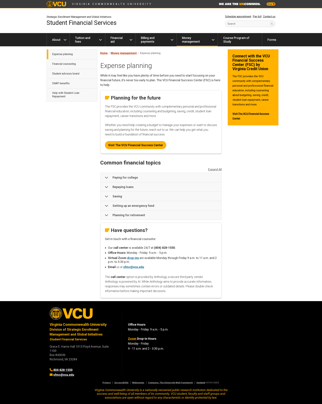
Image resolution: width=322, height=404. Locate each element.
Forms (271, 39)
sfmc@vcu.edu (133, 267)
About (56, 39)
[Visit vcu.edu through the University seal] (83, 314)
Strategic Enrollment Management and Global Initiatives (79, 16)
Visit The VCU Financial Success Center (135, 145)
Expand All (215, 169)
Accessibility (121, 382)
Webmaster (138, 382)
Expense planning (62, 54)
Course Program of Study (236, 39)
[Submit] (272, 23)
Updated (200, 382)
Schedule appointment (238, 16)
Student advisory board (65, 73)
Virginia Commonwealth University (112, 4)
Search (231, 23)
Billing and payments (147, 39)
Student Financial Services (82, 22)
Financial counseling (64, 63)
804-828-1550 (62, 370)
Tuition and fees (82, 39)
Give (270, 4)
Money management (191, 39)
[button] (161, 177)
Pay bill (257, 16)
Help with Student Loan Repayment (65, 94)
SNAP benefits (61, 83)
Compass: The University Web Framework (170, 382)
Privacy (106, 382)
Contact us (269, 16)
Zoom (132, 338)
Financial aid (117, 39)
